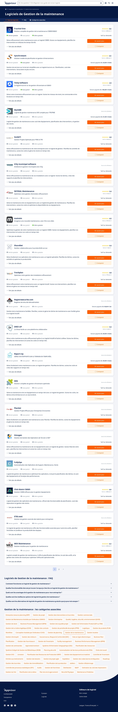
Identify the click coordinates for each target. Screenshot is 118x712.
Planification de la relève (28, 672)
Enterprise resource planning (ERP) (18, 615)
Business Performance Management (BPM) (90, 641)
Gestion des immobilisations (33, 663)
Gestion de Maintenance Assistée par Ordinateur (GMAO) (25, 619)
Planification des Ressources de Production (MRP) (44, 654)
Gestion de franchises (52, 668)
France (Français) (90, 705)
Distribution (67, 668)
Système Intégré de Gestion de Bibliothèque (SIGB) (23, 650)
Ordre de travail (101, 650)
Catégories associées (38, 20)
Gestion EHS (10, 654)
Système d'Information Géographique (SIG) (57, 646)
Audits (39, 668)
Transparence (8, 697)
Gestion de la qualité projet (59, 624)
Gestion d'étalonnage (86, 663)
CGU (5, 701)
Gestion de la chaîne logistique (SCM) (18, 628)
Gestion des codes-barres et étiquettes (86, 659)
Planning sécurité (50, 650)
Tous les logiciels (12, 20)
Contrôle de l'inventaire (101, 654)
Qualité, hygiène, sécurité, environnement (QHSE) (83, 619)
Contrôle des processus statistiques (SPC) (20, 668)
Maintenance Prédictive (85, 672)
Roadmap (106, 659)
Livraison (21, 654)
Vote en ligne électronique (81, 637)
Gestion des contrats (41, 628)
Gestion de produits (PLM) (101, 628)
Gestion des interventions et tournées (61, 615)
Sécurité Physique (67, 672)
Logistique (85, 628)
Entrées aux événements (14, 659)
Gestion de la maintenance (74, 633)
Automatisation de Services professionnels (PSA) (75, 650)
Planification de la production (57, 663)
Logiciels (44, 696)
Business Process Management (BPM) (33, 624)
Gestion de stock (11, 624)
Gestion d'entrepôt (12, 637)
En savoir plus (99, 41)
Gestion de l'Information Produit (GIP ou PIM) (87, 624)
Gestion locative (92, 633)
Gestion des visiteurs (29, 637)
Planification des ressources (85, 646)
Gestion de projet (39, 615)
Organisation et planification (15, 9)
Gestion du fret (11, 672)
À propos (44, 693)
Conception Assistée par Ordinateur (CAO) (30, 633)
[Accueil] (5, 9)
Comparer (100, 46)
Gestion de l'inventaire (46, 641)
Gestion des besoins (33, 659)
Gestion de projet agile (51, 659)
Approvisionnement (32, 646)
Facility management (64, 641)
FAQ (25, 20)
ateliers (72, 663)
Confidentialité (8, 694)
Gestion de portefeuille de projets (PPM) (65, 628)
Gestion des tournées (13, 663)
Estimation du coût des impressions (94, 668)
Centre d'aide (83, 696)
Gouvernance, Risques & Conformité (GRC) (54, 637)
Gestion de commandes (14, 646)
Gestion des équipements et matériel (77, 654)
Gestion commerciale (85, 615)
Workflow (9, 633)
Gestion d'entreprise (55, 619)
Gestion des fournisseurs (26, 641)
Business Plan (98, 637)
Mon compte (83, 693)
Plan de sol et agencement (49, 672)
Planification (10, 641)
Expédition (66, 659)
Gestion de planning (55, 633)
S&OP (77, 668)
